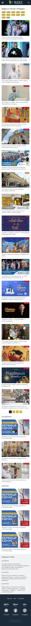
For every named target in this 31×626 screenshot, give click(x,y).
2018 (18, 15)
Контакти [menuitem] (21, 598)
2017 (22, 15)
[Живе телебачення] (15, 2)
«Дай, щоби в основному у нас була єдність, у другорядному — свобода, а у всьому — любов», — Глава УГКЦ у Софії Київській (14, 589)
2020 (8, 15)
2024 (13, 12)
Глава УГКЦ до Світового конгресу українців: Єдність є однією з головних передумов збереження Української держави (14, 578)
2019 (13, 15)
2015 (8, 17)
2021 (3, 15)
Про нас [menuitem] (9, 598)
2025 (8, 12)
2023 (18, 12)
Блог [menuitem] (15, 598)
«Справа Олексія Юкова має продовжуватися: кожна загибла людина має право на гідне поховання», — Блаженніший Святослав (15, 566)
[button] (2, 2)
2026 (3, 12)
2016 (3, 17)
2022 (22, 12)
